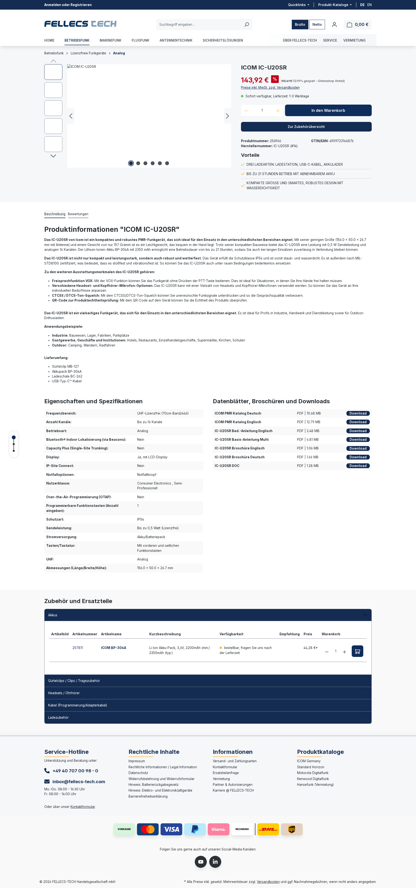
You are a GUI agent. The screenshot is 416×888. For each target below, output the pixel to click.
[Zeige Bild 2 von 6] (138, 163)
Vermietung (221, 779)
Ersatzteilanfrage (226, 773)
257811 (77, 648)
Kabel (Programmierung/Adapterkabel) (77, 705)
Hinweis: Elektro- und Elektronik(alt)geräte (160, 790)
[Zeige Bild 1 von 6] (131, 163)
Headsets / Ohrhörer (64, 693)
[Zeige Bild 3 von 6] (145, 163)
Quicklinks (297, 5)
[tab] (54, 214)
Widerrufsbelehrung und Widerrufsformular (162, 779)
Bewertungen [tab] (78, 214)
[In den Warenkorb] (357, 651)
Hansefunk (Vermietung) (315, 785)
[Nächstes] (227, 116)
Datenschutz (138, 773)
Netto (317, 24)
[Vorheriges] (70, 116)
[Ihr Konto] (334, 24)
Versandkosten (268, 882)
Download (358, 413)
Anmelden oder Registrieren (68, 5)
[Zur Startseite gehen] (80, 23)
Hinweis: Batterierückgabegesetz (154, 785)
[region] (137, 116)
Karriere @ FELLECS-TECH (233, 790)
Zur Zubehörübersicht (306, 127)
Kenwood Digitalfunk (313, 779)
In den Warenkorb (328, 110)
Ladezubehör (58, 717)
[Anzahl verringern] (246, 110)
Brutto (300, 24)
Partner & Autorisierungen (233, 785)
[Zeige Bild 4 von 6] (153, 163)
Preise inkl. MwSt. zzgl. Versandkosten (270, 87)
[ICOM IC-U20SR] (149, 116)
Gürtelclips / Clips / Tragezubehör (74, 681)
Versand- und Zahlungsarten (235, 761)
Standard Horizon (310, 767)
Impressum (137, 761)
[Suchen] (246, 24)
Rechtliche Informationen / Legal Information (163, 767)
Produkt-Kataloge (333, 5)
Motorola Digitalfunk (312, 773)
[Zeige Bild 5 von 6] (160, 163)
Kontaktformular (83, 807)
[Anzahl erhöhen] (278, 110)
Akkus (52, 615)
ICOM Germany (309, 761)
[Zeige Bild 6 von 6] (167, 163)
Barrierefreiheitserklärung (148, 796)
